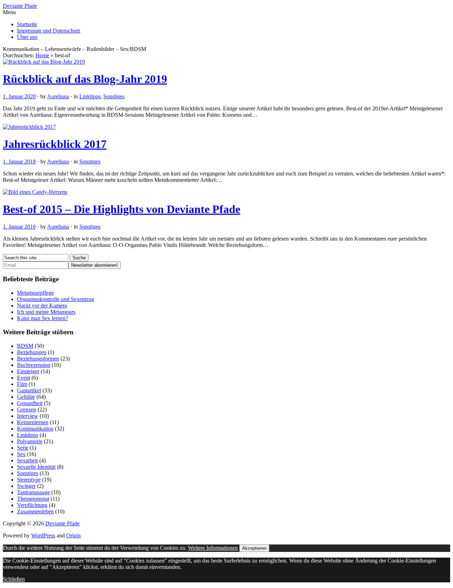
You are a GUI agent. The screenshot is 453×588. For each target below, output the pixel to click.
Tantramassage (33, 492)
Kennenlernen (32, 422)
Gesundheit (29, 403)
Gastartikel (29, 390)
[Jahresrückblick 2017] (29, 127)
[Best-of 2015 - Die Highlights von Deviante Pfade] (35, 192)
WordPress (43, 535)
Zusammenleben (35, 511)
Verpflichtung (32, 505)
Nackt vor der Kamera (42, 305)
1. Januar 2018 (19, 161)
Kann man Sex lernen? (42, 318)
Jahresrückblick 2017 (55, 144)
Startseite (27, 24)
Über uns (27, 37)
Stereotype (29, 480)
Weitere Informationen (213, 548)
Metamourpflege (35, 293)
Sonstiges (114, 96)
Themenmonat (33, 499)
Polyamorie (29, 441)
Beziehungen (31, 352)
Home (42, 55)
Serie (22, 448)
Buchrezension (33, 365)
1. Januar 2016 (19, 227)
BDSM (25, 346)
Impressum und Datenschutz (48, 31)
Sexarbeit (27, 460)
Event (23, 378)
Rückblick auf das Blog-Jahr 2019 (85, 79)
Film (22, 384)
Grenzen (26, 410)
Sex (21, 454)
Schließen (14, 579)
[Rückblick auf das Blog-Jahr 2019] (44, 62)
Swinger (26, 486)
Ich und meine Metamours (46, 312)
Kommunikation (35, 429)
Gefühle (26, 397)
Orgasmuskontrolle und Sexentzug (55, 299)
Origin (73, 535)
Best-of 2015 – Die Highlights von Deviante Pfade (121, 209)
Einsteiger (28, 371)
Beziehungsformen (38, 359)
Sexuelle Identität (36, 467)
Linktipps (90, 96)
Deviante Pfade (20, 6)
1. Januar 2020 (19, 96)
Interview (27, 416)
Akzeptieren (254, 548)
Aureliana (58, 96)
